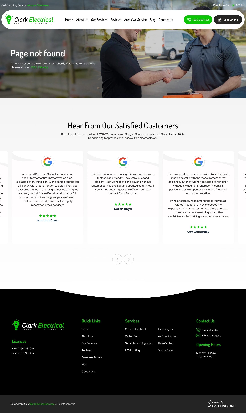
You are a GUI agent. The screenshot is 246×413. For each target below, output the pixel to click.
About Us (82, 19)
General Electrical (135, 329)
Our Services (99, 19)
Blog (153, 19)
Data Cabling (165, 343)
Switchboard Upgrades (138, 343)
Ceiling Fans (132, 336)
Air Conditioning (167, 336)
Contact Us (166, 19)
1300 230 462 (39, 67)
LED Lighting (132, 350)
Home (69, 19)
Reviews (115, 19)
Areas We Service (135, 19)
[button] (117, 259)
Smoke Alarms (166, 350)
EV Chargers (165, 329)
